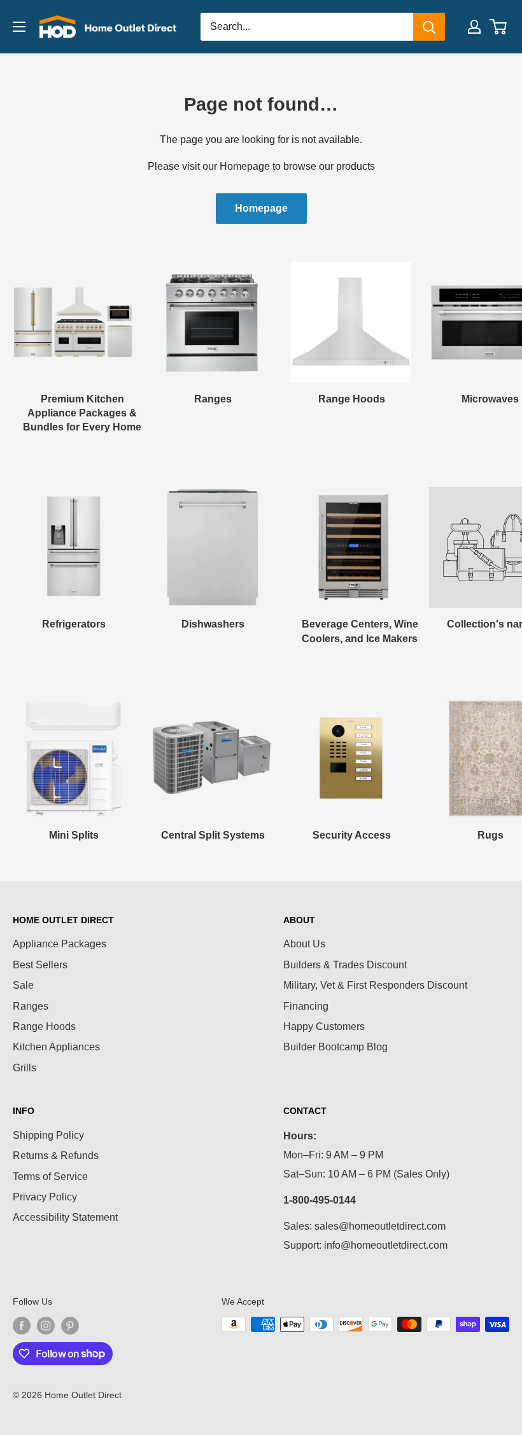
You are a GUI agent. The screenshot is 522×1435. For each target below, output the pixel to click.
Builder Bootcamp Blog (335, 1046)
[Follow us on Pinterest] (70, 1326)
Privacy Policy (45, 1196)
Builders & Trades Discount (345, 964)
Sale (23, 985)
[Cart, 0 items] (499, 26)
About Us (304, 943)
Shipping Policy (48, 1135)
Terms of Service (50, 1176)
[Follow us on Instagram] (46, 1326)
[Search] (429, 27)
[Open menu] (19, 27)
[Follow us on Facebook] (22, 1326)
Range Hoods (44, 1026)
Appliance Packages (59, 943)
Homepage (261, 208)
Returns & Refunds (56, 1155)
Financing (305, 1006)
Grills (24, 1067)
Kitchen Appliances (56, 1046)
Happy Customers (324, 1026)
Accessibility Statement (65, 1217)
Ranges (30, 1006)
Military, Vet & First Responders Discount (375, 985)
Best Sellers (40, 964)
